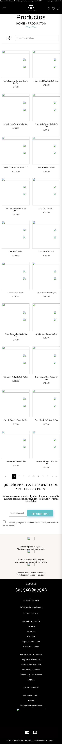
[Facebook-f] (23, 590)
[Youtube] (34, 590)
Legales (31, 680)
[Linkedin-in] (44, 590)
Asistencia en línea (31, 695)
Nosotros (31, 626)
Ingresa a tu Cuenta (31, 641)
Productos (31, 631)
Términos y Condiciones (31, 675)
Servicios (31, 636)
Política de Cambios (31, 669)
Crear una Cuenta (31, 646)
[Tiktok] (28, 590)
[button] (4, 9)
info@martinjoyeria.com (31, 706)
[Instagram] (18, 590)
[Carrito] (58, 8)
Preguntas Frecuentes (31, 659)
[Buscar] (49, 8)
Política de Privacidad (31, 664)
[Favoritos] (53, 8)
